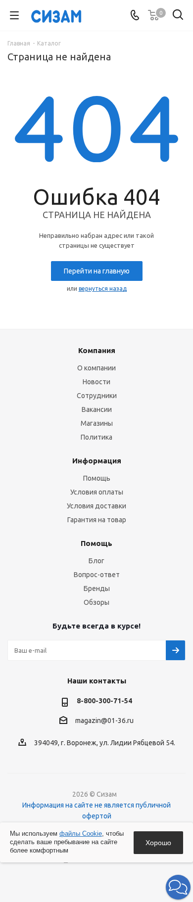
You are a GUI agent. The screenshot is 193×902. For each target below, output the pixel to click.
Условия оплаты (96, 492)
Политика (96, 437)
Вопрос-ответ (97, 575)
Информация (96, 460)
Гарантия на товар (96, 520)
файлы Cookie (80, 833)
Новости (96, 382)
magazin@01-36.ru (104, 721)
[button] (178, 887)
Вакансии (97, 409)
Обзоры (96, 602)
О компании (96, 368)
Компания (96, 350)
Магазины (97, 423)
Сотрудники (97, 396)
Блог (96, 561)
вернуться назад (103, 288)
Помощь (96, 478)
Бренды (97, 588)
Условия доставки (96, 506)
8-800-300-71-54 (104, 701)
